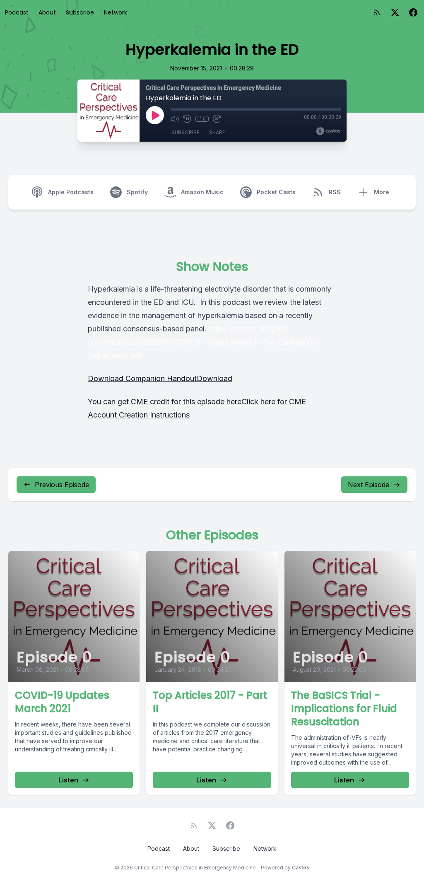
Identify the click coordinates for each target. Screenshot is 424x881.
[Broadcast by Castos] (328, 131)
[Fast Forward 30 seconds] (217, 119)
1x (202, 119)
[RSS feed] (376, 12)
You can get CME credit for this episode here (164, 401)
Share (217, 132)
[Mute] (175, 119)
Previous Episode (62, 484)
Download (214, 378)
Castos (300, 867)
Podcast (17, 12)
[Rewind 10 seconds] (187, 119)
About (47, 12)
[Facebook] (413, 12)
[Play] (155, 115)
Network (115, 12)
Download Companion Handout (142, 378)
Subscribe (80, 12)
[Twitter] (395, 12)
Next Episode (368, 484)
